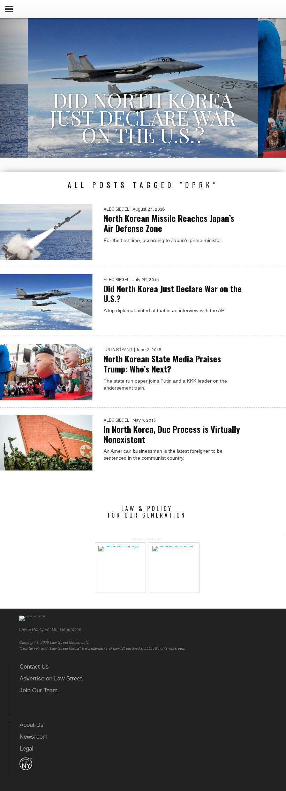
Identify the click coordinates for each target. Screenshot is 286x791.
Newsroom (33, 736)
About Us (32, 725)
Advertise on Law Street (51, 678)
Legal (26, 748)
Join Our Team (39, 690)
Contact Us (34, 666)
